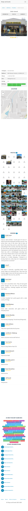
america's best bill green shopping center (14, 423)
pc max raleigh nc (18, 422)
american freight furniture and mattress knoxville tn (11, 429)
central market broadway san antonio (18, 439)
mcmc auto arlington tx (8, 432)
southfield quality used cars (17, 437)
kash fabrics (6, 430)
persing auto (23, 429)
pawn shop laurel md (11, 436)
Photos (14, 14)
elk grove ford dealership (14, 442)
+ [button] (3, 92)
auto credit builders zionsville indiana (18, 427)
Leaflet (25, 118)
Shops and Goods (5, 2)
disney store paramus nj (7, 439)
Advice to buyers (13, 499)
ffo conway (22, 440)
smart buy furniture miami (19, 435)
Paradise (14, 7)
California (8, 7)
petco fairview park (19, 425)
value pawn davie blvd (7, 427)
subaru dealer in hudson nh (15, 440)
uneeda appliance (9, 437)
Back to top (22, 499)
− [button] (3, 94)
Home (3, 7)
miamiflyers (5, 436)
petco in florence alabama (10, 433)
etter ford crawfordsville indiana (18, 432)
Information (5, 14)
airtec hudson (22, 420)
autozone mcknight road (18, 433)
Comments (22, 14)
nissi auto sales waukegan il (20, 436)
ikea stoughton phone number (10, 425)
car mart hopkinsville (13, 426)
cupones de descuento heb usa (9, 435)
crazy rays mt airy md (20, 430)
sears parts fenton (16, 420)
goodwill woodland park (8, 420)
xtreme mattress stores (11, 422)
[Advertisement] (14, 54)
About (6, 499)
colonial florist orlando (21, 426)
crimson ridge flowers (12, 430)
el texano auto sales (7, 440)
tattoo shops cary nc (6, 426)
